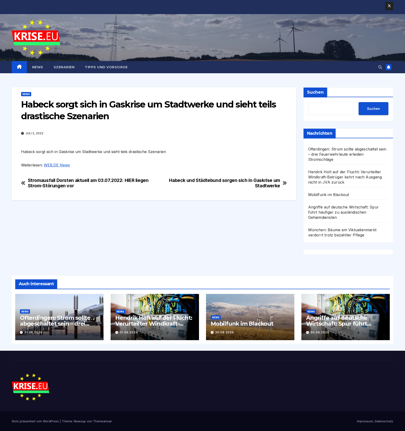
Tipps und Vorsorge (106, 67)
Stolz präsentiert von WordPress (36, 421)
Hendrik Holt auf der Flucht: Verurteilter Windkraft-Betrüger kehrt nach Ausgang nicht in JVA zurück (345, 177)
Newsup (80, 421)
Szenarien (64, 67)
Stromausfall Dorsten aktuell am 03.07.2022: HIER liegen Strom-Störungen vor (88, 183)
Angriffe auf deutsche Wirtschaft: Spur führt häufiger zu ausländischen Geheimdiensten (343, 212)
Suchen (315, 92)
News (37, 67)
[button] (380, 67)
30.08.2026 (224, 332)
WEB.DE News (57, 165)
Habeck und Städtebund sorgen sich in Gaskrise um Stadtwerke (224, 183)
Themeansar (102, 421)
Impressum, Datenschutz (375, 421)
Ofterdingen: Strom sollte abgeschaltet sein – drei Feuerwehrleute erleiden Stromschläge (347, 154)
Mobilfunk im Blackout (328, 194)
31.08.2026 (33, 332)
